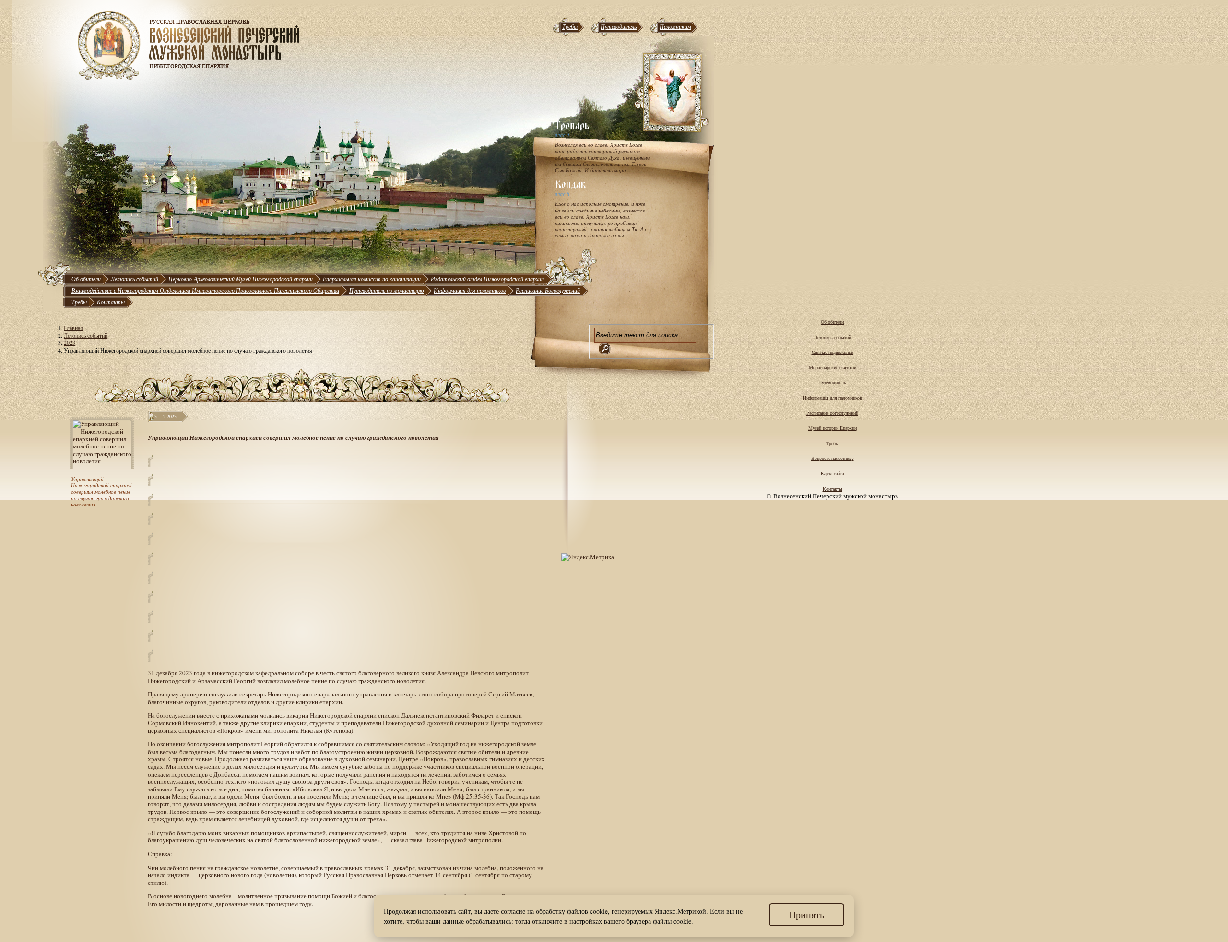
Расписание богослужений (832, 413)
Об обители (86, 279)
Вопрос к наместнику (832, 458)
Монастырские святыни (832, 367)
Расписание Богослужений (548, 290)
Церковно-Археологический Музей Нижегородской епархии (240, 279)
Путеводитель (619, 26)
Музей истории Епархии (832, 427)
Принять (806, 914)
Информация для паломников (470, 290)
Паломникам (675, 26)
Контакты (111, 302)
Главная (73, 327)
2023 (69, 342)
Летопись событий (134, 279)
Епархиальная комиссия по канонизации (372, 279)
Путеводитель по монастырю (386, 290)
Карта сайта (832, 473)
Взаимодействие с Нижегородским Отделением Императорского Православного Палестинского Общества (205, 290)
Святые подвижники (832, 352)
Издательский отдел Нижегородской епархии (487, 279)
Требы (570, 26)
